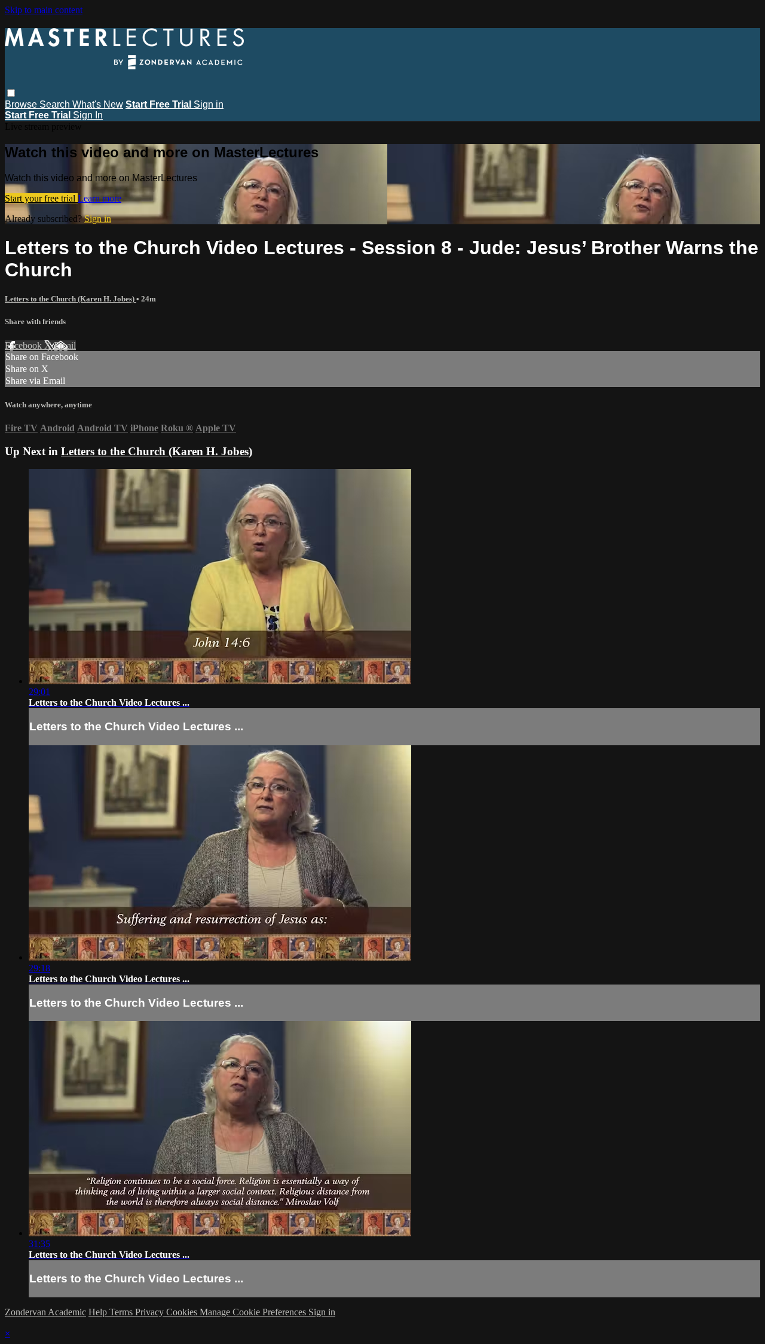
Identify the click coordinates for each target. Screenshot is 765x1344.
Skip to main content (43, 10)
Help (98, 1312)
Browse (22, 104)
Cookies (183, 1312)
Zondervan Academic (45, 1312)
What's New (97, 104)
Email (65, 345)
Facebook (24, 345)
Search (55, 104)
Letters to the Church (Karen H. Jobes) (70, 298)
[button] (11, 93)
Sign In (88, 115)
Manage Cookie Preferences (254, 1312)
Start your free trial (41, 198)
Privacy (150, 1312)
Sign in (209, 104)
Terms (122, 1312)
